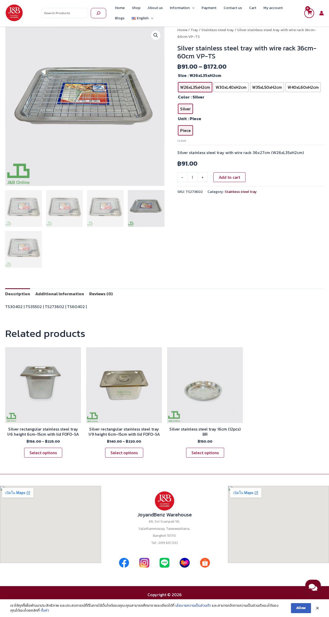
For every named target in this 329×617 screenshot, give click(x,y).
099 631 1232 (168, 542)
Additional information (59, 294)
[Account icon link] (321, 13)
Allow (301, 608)
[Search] (98, 13)
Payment (209, 8)
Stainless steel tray (217, 30)
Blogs (119, 18)
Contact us (233, 8)
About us (155, 8)
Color (184, 97)
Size (182, 75)
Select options (43, 453)
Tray (194, 30)
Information (180, 8)
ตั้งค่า (45, 610)
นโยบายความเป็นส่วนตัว (193, 605)
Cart (252, 8)
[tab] (17, 293)
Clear (181, 141)
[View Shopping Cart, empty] (309, 13)
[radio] (195, 87)
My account (273, 8)
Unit (182, 118)
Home (120, 8)
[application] (192, 8)
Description (17, 294)
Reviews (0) (101, 294)
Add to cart (229, 177)
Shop (136, 8)
